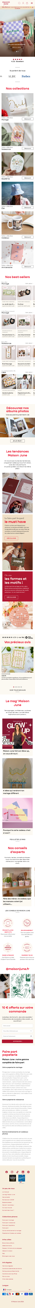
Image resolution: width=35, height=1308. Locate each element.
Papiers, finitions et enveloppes (12, 1248)
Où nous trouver (7, 1207)
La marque (5, 1192)
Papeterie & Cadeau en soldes (11, 1233)
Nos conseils (6, 1197)
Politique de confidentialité (10, 1271)
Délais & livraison (7, 1251)
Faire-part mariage (8, 1220)
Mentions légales (7, 1266)
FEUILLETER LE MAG (17, 839)
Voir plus (28, 283)
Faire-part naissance (8, 1222)
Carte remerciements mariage (11, 1230)
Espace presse (6, 1202)
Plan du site (6, 1276)
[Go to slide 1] (16, 51)
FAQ (3, 1253)
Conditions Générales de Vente (12, 1268)
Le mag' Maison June (8, 1194)
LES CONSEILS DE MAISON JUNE (17, 911)
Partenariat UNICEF (8, 1199)
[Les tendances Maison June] (17, 493)
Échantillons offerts (8, 1243)
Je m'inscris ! (17, 1041)
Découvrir (17, 47)
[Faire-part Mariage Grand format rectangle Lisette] (17, 660)
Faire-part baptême (8, 1225)
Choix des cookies (7, 1279)
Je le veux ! (17, 441)
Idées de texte (7, 1245)
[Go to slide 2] (18, 51)
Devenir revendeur (8, 1205)
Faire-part (5, 1228)
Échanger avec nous (8, 1256)
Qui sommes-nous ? (8, 1210)
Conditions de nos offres (9, 1273)
